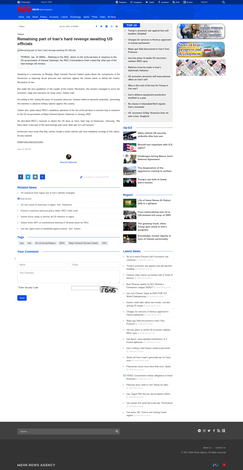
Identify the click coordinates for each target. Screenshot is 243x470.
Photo (95, 17)
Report (128, 195)
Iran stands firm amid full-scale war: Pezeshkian (149, 403)
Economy (54, 17)
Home (21, 17)
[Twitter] (209, 430)
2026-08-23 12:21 (146, 379)
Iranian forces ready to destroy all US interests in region (47, 216)
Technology (75, 17)
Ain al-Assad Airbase (45, 243)
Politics (43, 17)
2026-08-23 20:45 (156, 297)
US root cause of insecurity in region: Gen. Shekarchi (46, 205)
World (35, 17)
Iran (28, 17)
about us (207, 447)
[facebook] (214, 430)
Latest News (132, 251)
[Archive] (224, 430)
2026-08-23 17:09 (147, 333)
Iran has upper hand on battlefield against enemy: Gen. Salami (51, 228)
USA (104, 243)
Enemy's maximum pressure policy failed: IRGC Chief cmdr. (49, 210)
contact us (221, 447)
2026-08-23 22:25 (145, 269)
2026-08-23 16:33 (153, 342)
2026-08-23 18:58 (154, 315)
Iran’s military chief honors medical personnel (148, 348)
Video (102, 17)
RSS (177, 2)
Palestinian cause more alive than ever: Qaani (148, 366)
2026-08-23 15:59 (136, 351)
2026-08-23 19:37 (153, 306)
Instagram (137, 2)
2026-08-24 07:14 (146, 260)
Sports (86, 17)
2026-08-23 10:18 (136, 397)
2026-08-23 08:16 (143, 415)
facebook (165, 2)
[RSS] (219, 430)
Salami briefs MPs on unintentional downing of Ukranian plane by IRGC (55, 222)
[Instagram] (204, 430)
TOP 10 (131, 25)
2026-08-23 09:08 (136, 406)
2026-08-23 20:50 (163, 287)
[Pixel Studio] (222, 464)
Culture (64, 17)
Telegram (122, 2)
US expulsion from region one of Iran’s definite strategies (48, 193)
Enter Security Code (27, 287)
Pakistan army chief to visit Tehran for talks (147, 385)
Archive (189, 2)
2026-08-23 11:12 (136, 388)
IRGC (62, 243)
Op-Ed (127, 127)
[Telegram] (199, 430)
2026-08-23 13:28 (136, 370)
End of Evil (26, 199)
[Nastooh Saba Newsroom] (214, 464)
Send (22, 298)
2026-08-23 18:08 (145, 324)
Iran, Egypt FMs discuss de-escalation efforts (148, 394)
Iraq (21, 243)
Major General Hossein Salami (83, 243)
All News (112, 17)
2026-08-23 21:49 (144, 278)
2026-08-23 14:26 (141, 361)
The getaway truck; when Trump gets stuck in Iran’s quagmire (152, 226)
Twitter (151, 2)
